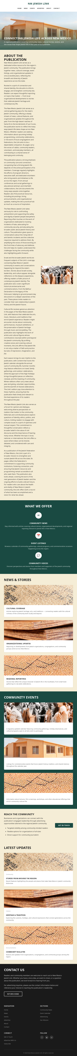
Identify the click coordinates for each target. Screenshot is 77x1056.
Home (19, 8)
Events (32, 8)
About (48, 8)
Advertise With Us (10, 1040)
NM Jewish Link (38, 3)
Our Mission (44, 1020)
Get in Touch (64, 825)
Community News (46, 1010)
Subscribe (7, 1044)
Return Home (13, 994)
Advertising (44, 1017)
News (26, 8)
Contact (57, 8)
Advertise (40, 8)
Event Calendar (45, 1013)
